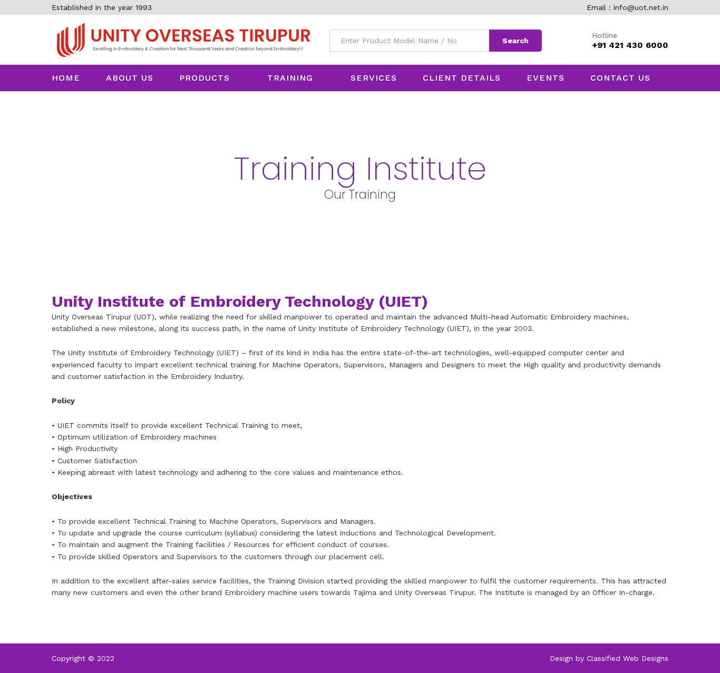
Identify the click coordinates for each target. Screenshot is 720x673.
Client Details (462, 78)
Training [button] (290, 78)
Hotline (604, 35)
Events (546, 78)
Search (515, 40)
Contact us (620, 78)
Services (374, 78)
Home (66, 78)
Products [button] (204, 78)
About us (129, 78)
